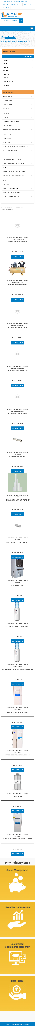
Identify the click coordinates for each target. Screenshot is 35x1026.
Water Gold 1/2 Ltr (17, 796)
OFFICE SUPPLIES (8, 100)
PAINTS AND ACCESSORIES (10, 151)
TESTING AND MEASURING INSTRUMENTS (15, 171)
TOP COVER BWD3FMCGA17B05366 (17, 370)
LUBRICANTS (6, 180)
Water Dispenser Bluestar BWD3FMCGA (17, 755)
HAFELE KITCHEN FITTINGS (10, 188)
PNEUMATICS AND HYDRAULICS (12, 159)
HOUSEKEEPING (7, 105)
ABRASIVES (6, 109)
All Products (7, 96)
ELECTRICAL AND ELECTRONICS (12, 130)
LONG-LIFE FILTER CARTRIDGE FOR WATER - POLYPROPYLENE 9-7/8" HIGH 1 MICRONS (17, 500)
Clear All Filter (28, 56)
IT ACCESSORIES (7, 138)
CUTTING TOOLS (8, 125)
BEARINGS (6, 117)
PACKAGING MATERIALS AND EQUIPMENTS (15, 146)
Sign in (7, 7)
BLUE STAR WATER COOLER (17, 585)
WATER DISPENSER (8, 209)
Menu (31, 28)
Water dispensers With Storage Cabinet (17, 626)
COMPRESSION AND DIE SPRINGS (12, 121)
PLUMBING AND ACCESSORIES (12, 155)
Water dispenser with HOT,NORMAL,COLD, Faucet (17, 669)
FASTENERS (6, 142)
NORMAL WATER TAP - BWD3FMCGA (17, 712)
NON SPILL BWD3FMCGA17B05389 (17, 327)
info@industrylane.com (21, 1)
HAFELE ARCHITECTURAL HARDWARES (14, 201)
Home (2, 208)
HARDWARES (6, 184)
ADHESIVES (6, 113)
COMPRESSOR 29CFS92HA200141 (17, 285)
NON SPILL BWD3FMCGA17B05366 (17, 413)
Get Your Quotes (14, 4)
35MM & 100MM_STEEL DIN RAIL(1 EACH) (17, 542)
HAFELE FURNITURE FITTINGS (11, 192)
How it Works (5, 4)
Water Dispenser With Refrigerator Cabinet (17, 839)
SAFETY (5, 167)
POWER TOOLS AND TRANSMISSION (13, 163)
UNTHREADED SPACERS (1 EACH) (17, 456)
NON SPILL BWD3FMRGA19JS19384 (17, 242)
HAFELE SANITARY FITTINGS (11, 197)
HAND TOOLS (7, 134)
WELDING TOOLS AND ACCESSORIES (13, 176)
